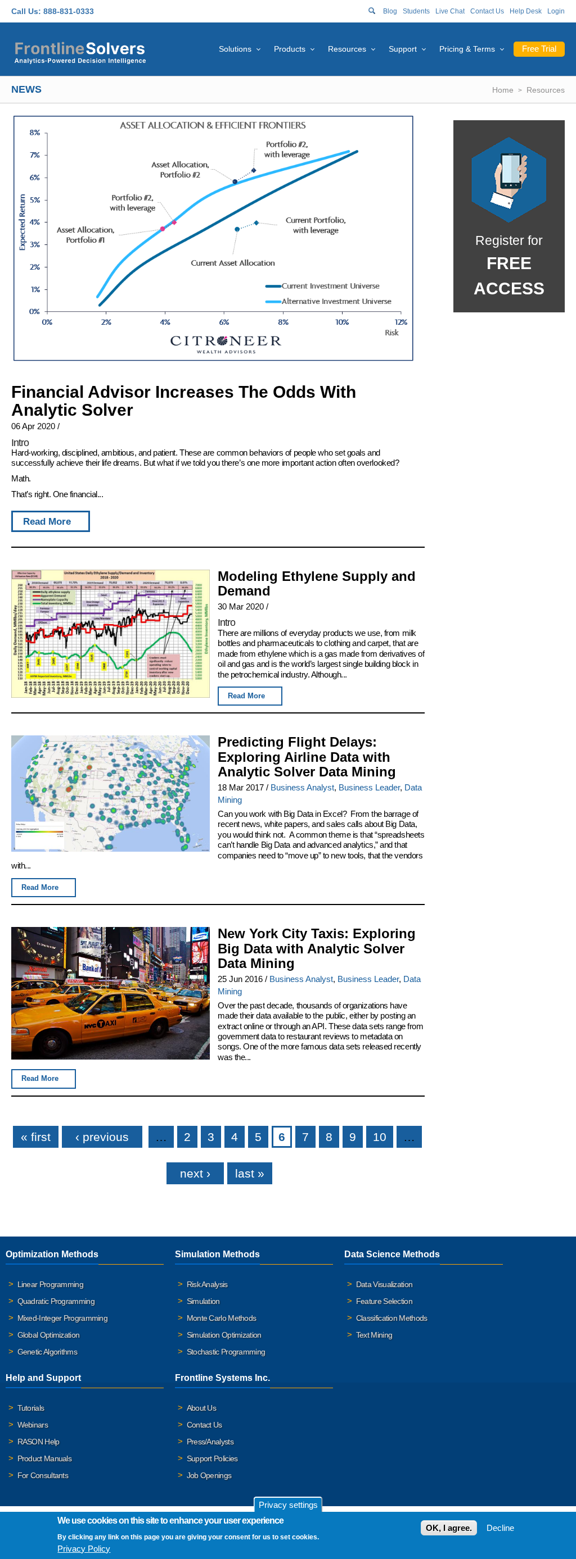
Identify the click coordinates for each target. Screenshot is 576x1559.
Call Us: (26, 11)
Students (416, 11)
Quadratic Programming (55, 1301)
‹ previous (102, 1136)
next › (195, 1173)
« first (36, 1136)
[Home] (80, 51)
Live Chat (450, 11)
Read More (47, 521)
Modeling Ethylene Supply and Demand (317, 584)
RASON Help (38, 1441)
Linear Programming (50, 1284)
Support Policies (212, 1458)
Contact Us (487, 11)
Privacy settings (288, 1505)
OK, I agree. (449, 1528)
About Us (201, 1407)
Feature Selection (384, 1301)
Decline (500, 1528)
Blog (390, 11)
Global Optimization (48, 1334)
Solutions (235, 48)
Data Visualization (384, 1284)
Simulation (203, 1301)
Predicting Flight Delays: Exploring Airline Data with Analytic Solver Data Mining (307, 756)
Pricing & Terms (467, 48)
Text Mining (374, 1334)
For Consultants (43, 1475)
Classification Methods (392, 1317)
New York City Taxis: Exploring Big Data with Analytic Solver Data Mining (317, 948)
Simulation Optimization (224, 1334)
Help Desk (526, 11)
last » (249, 1173)
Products (289, 48)
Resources (347, 48)
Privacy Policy (83, 1548)
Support (403, 48)
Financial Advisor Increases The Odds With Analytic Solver (183, 401)
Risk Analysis (207, 1284)
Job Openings (209, 1475)
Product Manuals (44, 1458)
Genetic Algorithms (47, 1351)
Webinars (32, 1424)
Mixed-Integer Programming (62, 1317)
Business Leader (369, 787)
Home (503, 89)
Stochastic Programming (226, 1351)
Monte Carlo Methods (221, 1317)
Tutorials (30, 1407)
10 (379, 1136)
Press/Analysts (210, 1441)
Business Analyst (302, 787)
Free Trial (539, 48)
